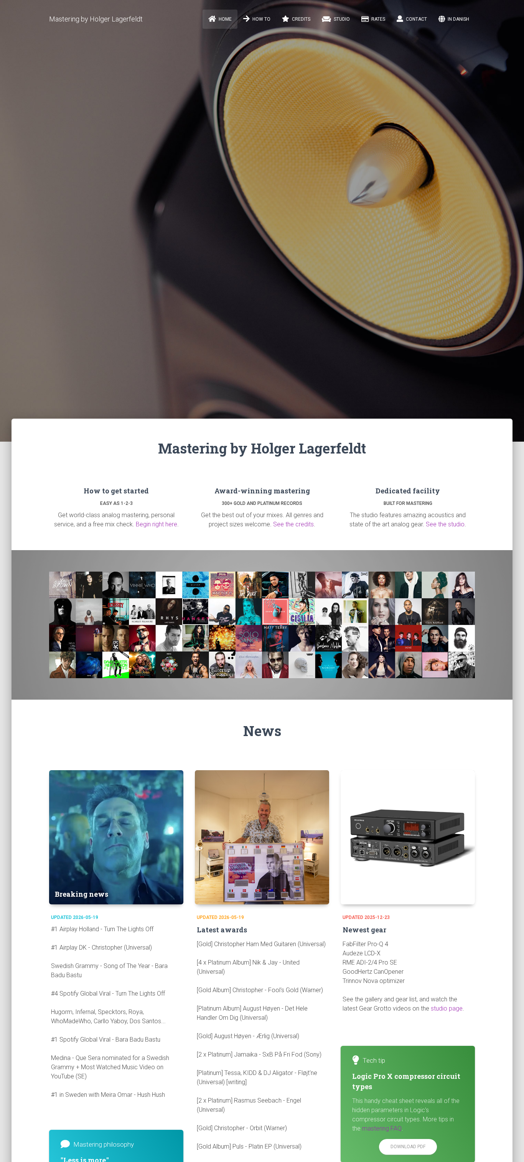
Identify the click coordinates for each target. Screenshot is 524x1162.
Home (225, 19)
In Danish (458, 19)
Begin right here (156, 524)
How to (260, 19)
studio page (447, 1008)
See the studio (445, 524)
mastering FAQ (382, 1128)
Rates (377, 19)
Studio (341, 19)
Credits (300, 19)
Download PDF (408, 1146)
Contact (416, 19)
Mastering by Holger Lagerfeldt (96, 19)
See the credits (293, 524)
